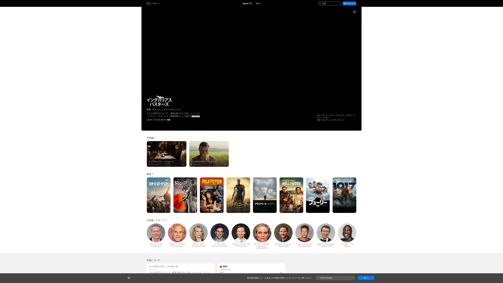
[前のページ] (144, 195)
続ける (366, 278)
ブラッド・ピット (328, 115)
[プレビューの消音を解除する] (354, 12)
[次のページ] (359, 195)
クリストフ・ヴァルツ (344, 115)
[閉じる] (129, 278)
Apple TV (247, 3)
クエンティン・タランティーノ (333, 120)
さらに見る (195, 116)
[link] (151, 137)
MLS (258, 3)
